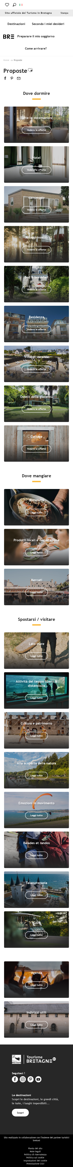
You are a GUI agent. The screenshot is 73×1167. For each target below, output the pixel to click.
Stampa (64, 13)
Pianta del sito (35, 1148)
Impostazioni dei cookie (35, 1160)
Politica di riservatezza (35, 1154)
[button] (14, 5)
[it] (21, 5)
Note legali (35, 1151)
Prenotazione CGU (35, 1163)
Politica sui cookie (35, 1157)
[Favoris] (7, 4)
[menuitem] (17, 24)
